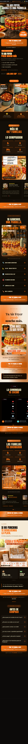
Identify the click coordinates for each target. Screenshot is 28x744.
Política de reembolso (20, 738)
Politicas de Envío (19, 722)
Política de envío (8, 742)
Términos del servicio (19, 741)
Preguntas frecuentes (20, 730)
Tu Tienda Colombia (10, 738)
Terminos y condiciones (20, 717)
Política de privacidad (9, 741)
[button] (14, 262)
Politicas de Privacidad (20, 714)
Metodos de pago (19, 727)
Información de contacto (19, 742)
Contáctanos (18, 725)
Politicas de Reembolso (20, 720)
